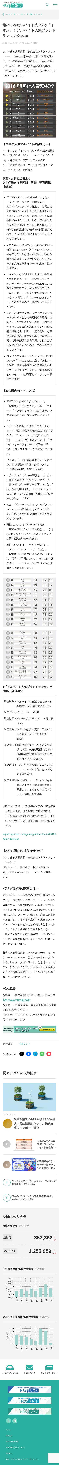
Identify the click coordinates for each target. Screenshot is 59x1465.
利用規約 (9, 1453)
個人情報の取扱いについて (15, 1447)
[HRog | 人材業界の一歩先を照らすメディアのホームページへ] (13, 5)
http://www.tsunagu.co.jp (16, 1000)
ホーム (8, 1430)
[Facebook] (14, 1420)
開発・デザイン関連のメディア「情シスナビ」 (22, 1459)
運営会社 (9, 1436)
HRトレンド (24, 1043)
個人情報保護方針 (12, 1441)
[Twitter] (8, 1420)
